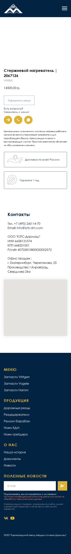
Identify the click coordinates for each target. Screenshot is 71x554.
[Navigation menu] (64, 8)
